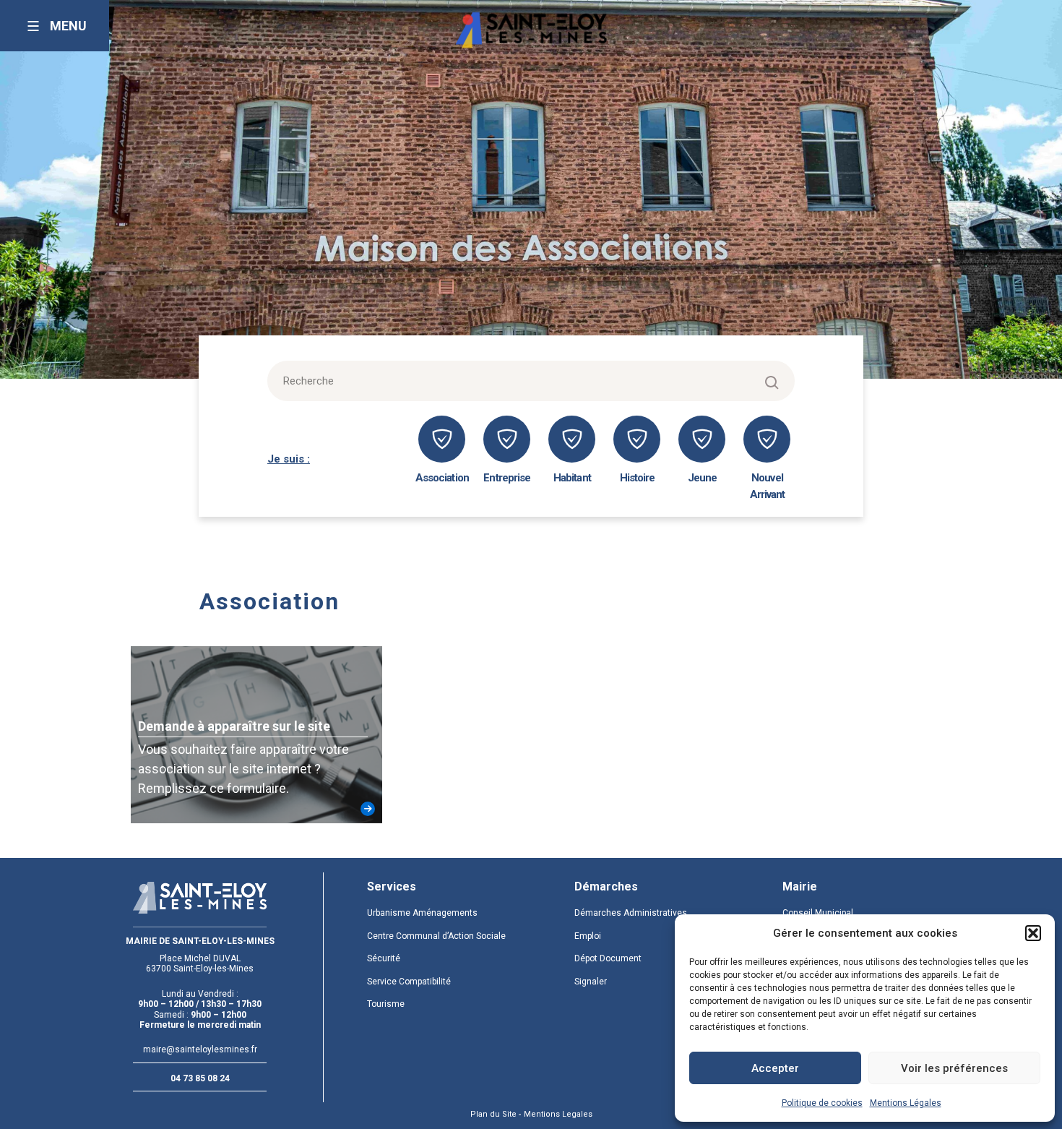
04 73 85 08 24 (200, 1078)
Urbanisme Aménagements (422, 913)
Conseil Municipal (817, 913)
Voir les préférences (954, 1068)
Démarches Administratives (630, 913)
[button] (1033, 933)
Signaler (590, 981)
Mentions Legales (558, 1114)
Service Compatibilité (409, 981)
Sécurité (383, 958)
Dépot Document (608, 958)
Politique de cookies (822, 1103)
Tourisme (386, 1004)
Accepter (775, 1068)
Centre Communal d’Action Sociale (436, 936)
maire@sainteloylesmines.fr (200, 1049)
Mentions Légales (905, 1103)
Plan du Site (493, 1114)
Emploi (587, 936)
